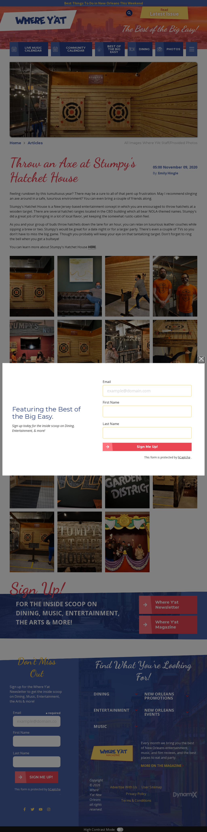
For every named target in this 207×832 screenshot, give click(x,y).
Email (107, 381)
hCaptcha (184, 457)
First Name (111, 402)
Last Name (111, 423)
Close (201, 359)
